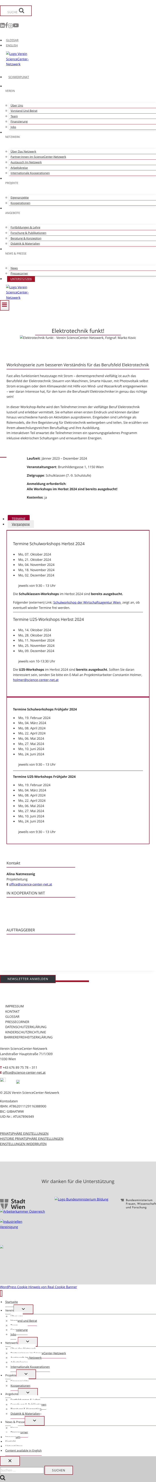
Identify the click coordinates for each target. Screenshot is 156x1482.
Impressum (14, 1006)
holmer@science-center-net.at (35, 680)
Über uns (17, 105)
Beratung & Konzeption (26, 238)
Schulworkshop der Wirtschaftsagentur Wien (87, 602)
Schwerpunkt (19, 77)
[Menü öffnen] (4, 305)
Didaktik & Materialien (25, 244)
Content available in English (23, 1451)
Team (14, 116)
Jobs (13, 127)
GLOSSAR (12, 40)
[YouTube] (16, 26)
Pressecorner (19, 273)
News (14, 268)
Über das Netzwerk (23, 152)
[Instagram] (10, 26)
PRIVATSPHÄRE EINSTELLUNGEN (24, 1133)
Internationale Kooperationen (30, 173)
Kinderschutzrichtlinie (25, 1032)
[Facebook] (6, 26)
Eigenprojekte (20, 198)
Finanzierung (19, 122)
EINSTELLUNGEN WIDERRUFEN (23, 1144)
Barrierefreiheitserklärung (28, 1037)
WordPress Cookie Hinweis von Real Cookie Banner (38, 1287)
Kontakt (12, 1011)
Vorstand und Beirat (24, 111)
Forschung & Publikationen (28, 233)
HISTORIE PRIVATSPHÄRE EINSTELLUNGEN (31, 1138)
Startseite (11, 1302)
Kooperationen (20, 203)
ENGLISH (12, 45)
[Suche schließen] (10, 1461)
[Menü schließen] (1, 1293)
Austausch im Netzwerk (26, 162)
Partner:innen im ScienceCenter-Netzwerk (38, 157)
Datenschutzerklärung (26, 1027)
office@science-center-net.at (30, 884)
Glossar (12, 1016)
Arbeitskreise (19, 168)
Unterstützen (21, 279)
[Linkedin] (2, 26)
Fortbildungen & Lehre (25, 227)
